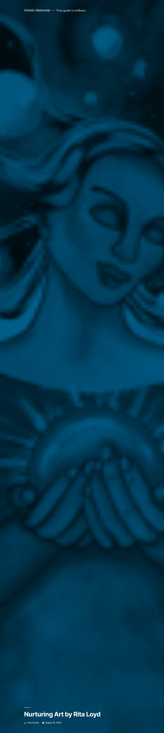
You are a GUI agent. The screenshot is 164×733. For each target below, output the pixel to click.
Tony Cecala (33, 722)
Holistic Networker (37, 10)
